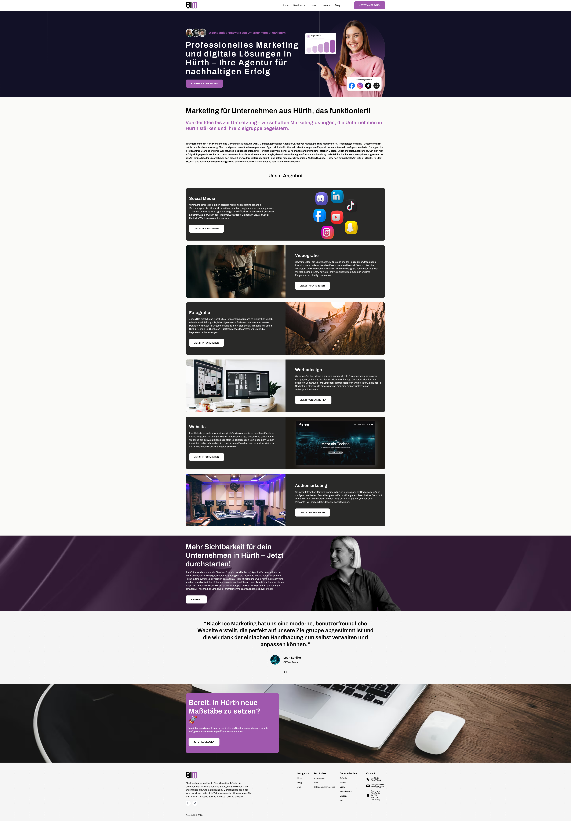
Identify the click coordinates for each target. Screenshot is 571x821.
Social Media (346, 791)
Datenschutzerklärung (324, 787)
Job (299, 787)
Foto (342, 800)
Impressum (319, 778)
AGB (316, 782)
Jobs (313, 5)
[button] (299, 5)
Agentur (344, 778)
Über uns (325, 5)
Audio (343, 782)
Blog (337, 5)
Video (342, 787)
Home (285, 5)
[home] (191, 5)
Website (344, 796)
